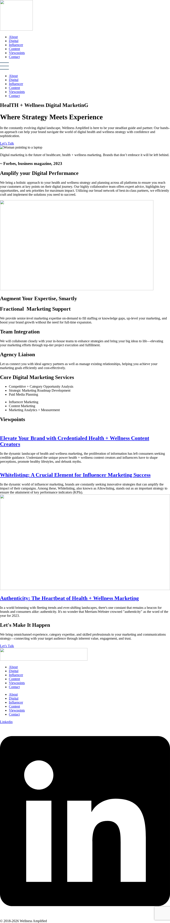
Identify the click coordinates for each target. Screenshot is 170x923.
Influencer (16, 45)
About (13, 37)
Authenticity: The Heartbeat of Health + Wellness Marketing (69, 598)
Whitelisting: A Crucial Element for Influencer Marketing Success (75, 475)
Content (14, 49)
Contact (14, 57)
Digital (13, 41)
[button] (85, 66)
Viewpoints (17, 53)
